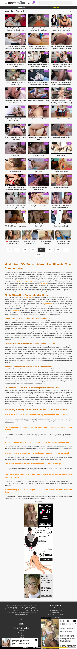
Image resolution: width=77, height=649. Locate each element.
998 (50, 250)
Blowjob (21, 635)
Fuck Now (55, 7)
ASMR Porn (32, 647)
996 (33, 250)
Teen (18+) (21, 633)
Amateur (21, 637)
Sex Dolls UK (39, 647)
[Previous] (17, 250)
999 (58, 250)
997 (41, 250)
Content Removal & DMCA (56, 615)
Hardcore (21, 630)
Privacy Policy (56, 612)
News (55, 607)
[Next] (66, 250)
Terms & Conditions (56, 610)
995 (25, 250)
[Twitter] (21, 619)
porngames (21, 7)
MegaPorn (25, 647)
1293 (38, 255)
